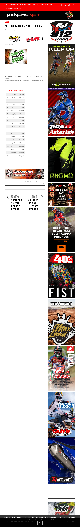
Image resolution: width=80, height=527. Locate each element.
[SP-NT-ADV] (61, 508)
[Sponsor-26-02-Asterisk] (61, 113)
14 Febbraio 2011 (9, 45)
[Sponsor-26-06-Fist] (61, 275)
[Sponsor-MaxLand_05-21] (61, 322)
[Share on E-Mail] (43, 183)
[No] (78, 521)
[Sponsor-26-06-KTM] (61, 229)
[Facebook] (62, 5)
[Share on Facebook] (33, 181)
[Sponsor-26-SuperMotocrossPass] (61, 67)
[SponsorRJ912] (61, 32)
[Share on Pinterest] (40, 181)
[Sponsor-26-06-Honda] (61, 368)
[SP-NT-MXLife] (34, 39)
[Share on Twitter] (36, 181)
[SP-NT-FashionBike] (14, 39)
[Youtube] (69, 5)
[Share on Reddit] (43, 181)
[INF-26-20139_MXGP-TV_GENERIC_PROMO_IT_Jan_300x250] (61, 194)
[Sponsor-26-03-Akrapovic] (61, 461)
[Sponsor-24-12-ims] (61, 159)
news (7, 22)
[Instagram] (65, 5)
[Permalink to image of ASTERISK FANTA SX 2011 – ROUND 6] (16, 56)
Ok (40, 523)
